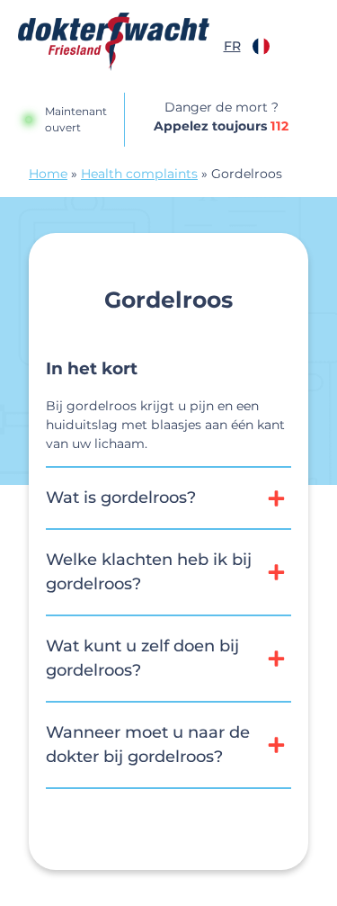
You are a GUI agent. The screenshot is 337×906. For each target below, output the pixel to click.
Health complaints (139, 174)
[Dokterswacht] (113, 42)
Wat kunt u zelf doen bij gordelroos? (142, 658)
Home (48, 174)
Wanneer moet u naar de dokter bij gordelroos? (148, 744)
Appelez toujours (221, 126)
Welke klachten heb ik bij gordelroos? (149, 572)
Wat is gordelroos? (121, 497)
